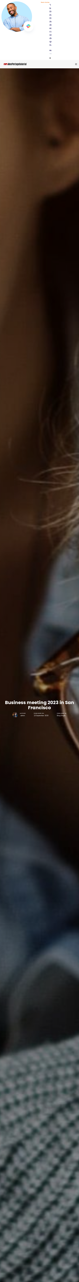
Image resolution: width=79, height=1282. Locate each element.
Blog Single (61, 715)
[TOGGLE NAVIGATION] (64, 64)
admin (23, 715)
